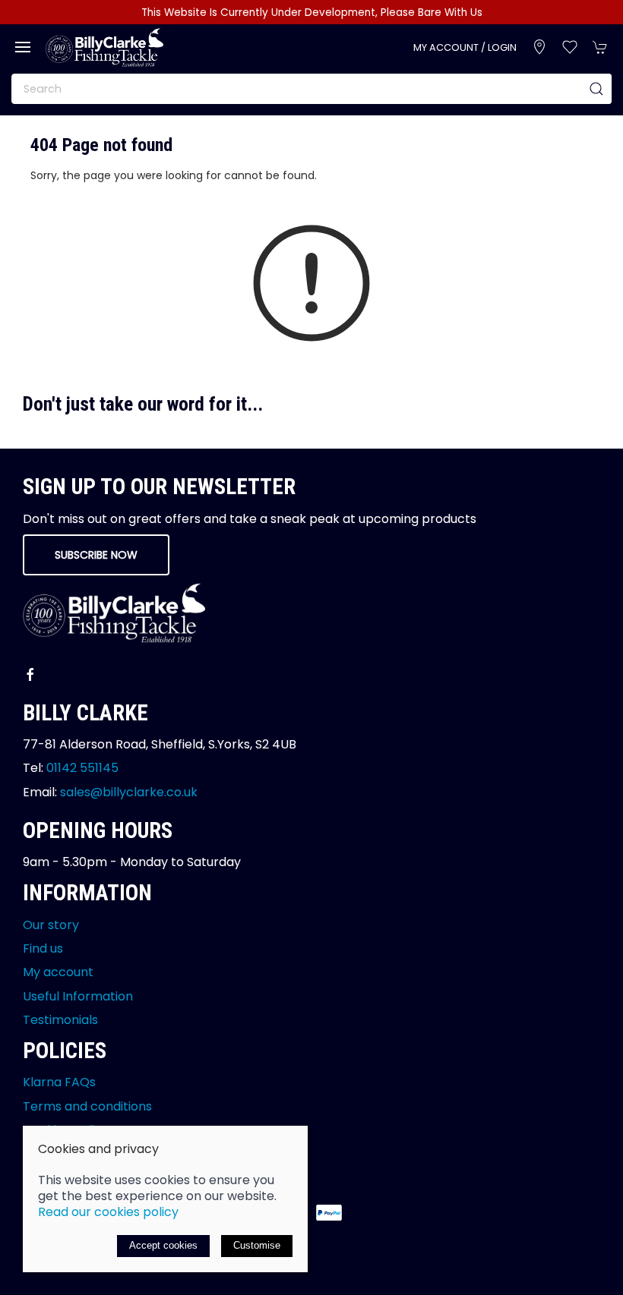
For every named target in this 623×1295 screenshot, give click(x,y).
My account (58, 972)
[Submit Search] (596, 89)
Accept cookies (163, 1245)
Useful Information (78, 996)
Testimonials (60, 1020)
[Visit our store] (539, 47)
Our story (51, 925)
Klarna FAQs (59, 1082)
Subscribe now (96, 554)
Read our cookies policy (108, 1212)
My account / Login (465, 47)
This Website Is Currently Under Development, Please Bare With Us (311, 12)
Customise (256, 1245)
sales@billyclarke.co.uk (129, 792)
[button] (22, 47)
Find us (43, 948)
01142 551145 (82, 768)
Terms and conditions (87, 1106)
